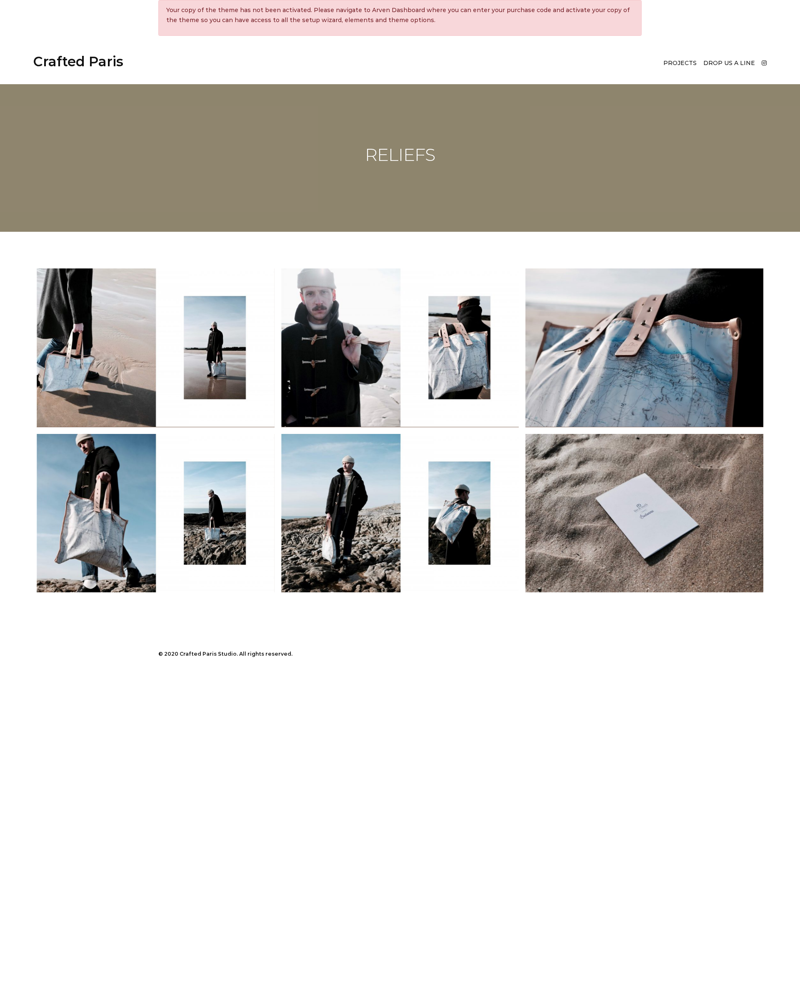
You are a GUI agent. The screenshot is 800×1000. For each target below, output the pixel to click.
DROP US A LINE (729, 63)
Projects (680, 63)
